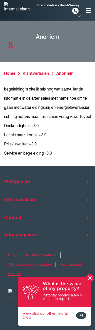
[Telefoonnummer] (75, 11)
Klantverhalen (36, 73)
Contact (13, 217)
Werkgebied (17, 181)
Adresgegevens (21, 234)
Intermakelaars (20, 199)
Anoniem (64, 73)
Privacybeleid (70, 264)
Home (9, 73)
